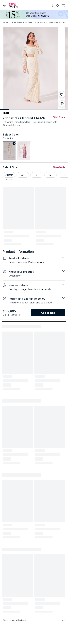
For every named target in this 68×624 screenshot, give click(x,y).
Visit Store (59, 117)
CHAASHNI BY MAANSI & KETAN (24, 117)
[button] (5, 5)
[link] (9, 150)
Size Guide (59, 167)
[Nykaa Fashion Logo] (27, 5)
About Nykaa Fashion (14, 620)
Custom (9, 174)
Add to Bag (48, 312)
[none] (34, 14)
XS (22, 174)
